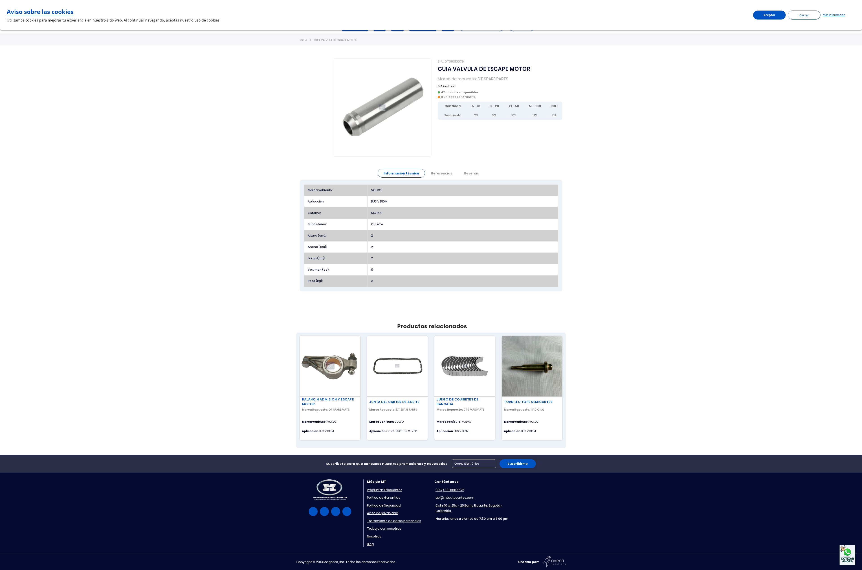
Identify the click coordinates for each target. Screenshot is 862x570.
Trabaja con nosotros (384, 528)
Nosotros (374, 536)
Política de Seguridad (384, 505)
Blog (370, 544)
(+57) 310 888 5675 (449, 490)
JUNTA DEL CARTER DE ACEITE (394, 402)
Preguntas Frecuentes (384, 490)
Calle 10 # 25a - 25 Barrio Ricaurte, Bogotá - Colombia (468, 508)
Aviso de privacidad (382, 513)
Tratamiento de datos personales (394, 521)
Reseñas (471, 173)
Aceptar (769, 15)
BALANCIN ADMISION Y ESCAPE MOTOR (328, 401)
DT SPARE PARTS (492, 79)
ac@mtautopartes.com (454, 497)
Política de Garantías (383, 497)
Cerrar (804, 15)
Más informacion (834, 15)
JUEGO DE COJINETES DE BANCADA (458, 401)
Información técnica (401, 173)
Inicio (303, 40)
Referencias (441, 173)
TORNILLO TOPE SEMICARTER (528, 402)
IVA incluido (446, 86)
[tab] (401, 173)
